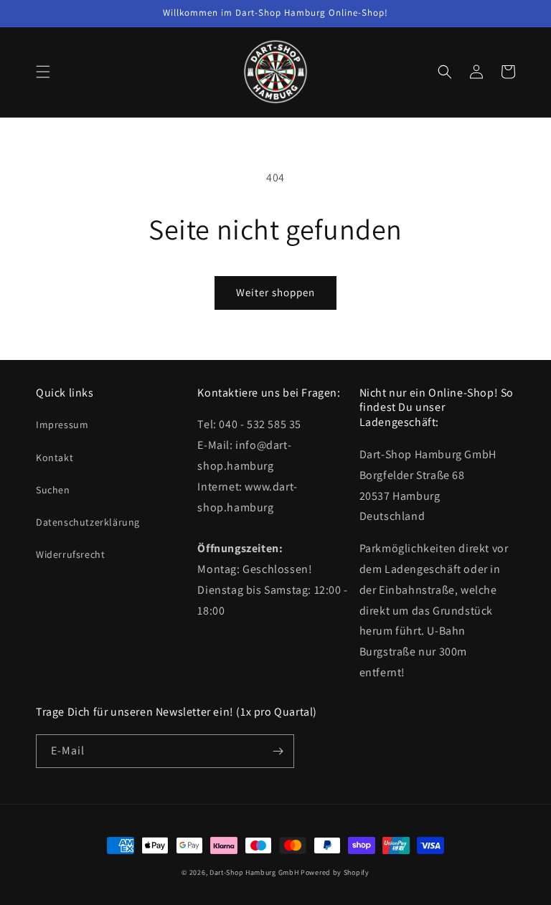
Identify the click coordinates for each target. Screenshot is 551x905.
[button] (43, 71)
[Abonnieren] (277, 751)
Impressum (62, 424)
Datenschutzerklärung (88, 522)
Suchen (53, 489)
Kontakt (54, 457)
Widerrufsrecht (70, 554)
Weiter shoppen (275, 292)
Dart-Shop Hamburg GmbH (253, 872)
